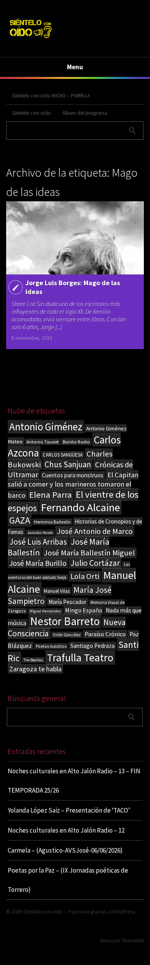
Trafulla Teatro (80, 657)
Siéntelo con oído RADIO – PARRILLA (51, 95)
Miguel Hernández (45, 611)
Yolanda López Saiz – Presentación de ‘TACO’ (69, 810)
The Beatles (33, 659)
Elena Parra (50, 494)
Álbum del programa (84, 112)
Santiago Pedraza (92, 645)
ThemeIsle (133, 940)
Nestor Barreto (65, 621)
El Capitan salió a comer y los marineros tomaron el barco (73, 485)
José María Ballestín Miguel (89, 553)
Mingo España (83, 610)
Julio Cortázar (95, 563)
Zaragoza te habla (35, 668)
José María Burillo (38, 563)
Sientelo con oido (42, 911)
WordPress (123, 911)
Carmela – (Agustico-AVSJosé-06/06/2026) (65, 850)
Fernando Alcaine (80, 507)
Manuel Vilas (57, 591)
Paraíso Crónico (105, 634)
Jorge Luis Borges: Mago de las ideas (72, 287)
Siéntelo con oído (31, 112)
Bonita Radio (76, 441)
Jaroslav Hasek (40, 532)
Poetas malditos (51, 646)
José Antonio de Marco (95, 531)
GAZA (19, 520)
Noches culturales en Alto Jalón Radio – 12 (66, 830)
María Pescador (67, 601)
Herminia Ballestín (52, 522)
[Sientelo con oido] (30, 39)
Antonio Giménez (45, 426)
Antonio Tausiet (43, 442)
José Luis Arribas (38, 542)
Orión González (67, 634)
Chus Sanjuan (68, 464)
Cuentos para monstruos (72, 475)
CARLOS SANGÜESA (63, 455)
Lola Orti (84, 576)
